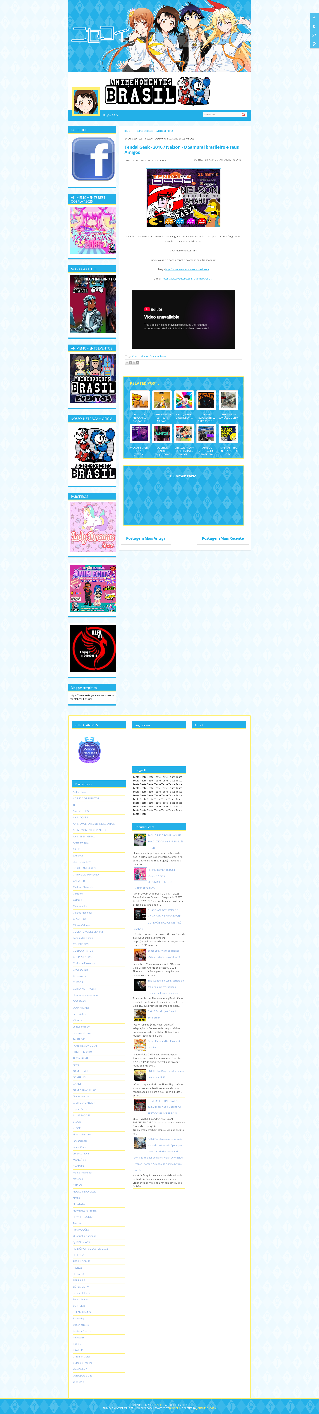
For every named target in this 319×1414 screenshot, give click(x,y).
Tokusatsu (79, 1337)
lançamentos (80, 1140)
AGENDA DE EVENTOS (86, 798)
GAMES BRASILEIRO (84, 1090)
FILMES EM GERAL (83, 1052)
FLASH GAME (80, 1058)
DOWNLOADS (81, 1007)
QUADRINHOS (81, 1242)
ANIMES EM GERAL (84, 836)
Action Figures (81, 792)
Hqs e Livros (80, 1109)
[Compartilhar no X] (134, 362)
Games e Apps (81, 1096)
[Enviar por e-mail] (127, 362)
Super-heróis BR (82, 1324)
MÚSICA (78, 1185)
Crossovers (79, 976)
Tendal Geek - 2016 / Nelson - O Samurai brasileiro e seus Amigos (181, 149)
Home (127, 131)
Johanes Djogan (206, 1408)
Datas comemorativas (85, 995)
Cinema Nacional (82, 912)
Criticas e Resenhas (84, 963)
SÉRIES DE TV (81, 1286)
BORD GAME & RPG (84, 868)
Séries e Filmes (81, 1293)
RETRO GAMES (81, 1261)
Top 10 (77, 1343)
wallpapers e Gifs (82, 1375)
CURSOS (78, 982)
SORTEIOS (79, 1305)
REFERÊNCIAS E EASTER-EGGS (90, 1248)
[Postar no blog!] (130, 362)
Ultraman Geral (81, 1356)
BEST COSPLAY (82, 861)
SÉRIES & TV (80, 1280)
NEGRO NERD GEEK (84, 1191)
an (74, 804)
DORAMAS (79, 1001)
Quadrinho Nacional (84, 1235)
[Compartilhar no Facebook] (137, 362)
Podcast (77, 1223)
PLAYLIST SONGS (83, 1216)
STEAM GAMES (82, 1312)
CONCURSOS (81, 944)
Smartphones (80, 1299)
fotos (76, 1064)
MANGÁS (78, 1166)
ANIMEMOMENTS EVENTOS (89, 830)
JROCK (77, 1121)
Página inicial (111, 115)
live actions (79, 1147)
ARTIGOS (78, 849)
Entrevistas (79, 1014)
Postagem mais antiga (146, 538)
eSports (77, 1020)
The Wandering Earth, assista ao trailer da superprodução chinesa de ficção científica (166, 986)
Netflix (76, 1197)
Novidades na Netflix (85, 1210)
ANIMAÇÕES (80, 817)
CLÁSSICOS (80, 918)
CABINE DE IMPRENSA (86, 874)
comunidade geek (83, 937)
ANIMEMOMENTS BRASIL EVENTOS (94, 823)
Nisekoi (159, 1405)
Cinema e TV (80, 906)
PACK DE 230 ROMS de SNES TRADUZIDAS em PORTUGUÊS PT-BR (165, 841)
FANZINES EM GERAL (85, 1045)
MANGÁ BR (79, 1159)
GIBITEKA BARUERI (84, 1102)
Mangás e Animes (82, 1172)
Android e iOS (81, 811)
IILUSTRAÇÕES (81, 1115)
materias (78, 1178)
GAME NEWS (80, 1071)
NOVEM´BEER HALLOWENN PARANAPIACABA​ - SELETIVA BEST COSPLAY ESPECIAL (164, 1107)
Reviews (77, 1267)
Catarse (77, 899)
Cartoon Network (83, 887)
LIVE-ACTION (81, 1153)
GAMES (77, 1083)
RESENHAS (79, 1254)
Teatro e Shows (82, 1331)
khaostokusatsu (82, 1134)
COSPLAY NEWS (82, 956)
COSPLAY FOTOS (83, 950)
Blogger (174, 1408)
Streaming (78, 1318)
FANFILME (79, 1039)
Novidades (79, 1204)
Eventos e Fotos (164, 131)
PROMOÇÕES (81, 1229)
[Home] (86, 102)
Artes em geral (81, 842)
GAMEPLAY (79, 1077)
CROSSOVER (80, 969)
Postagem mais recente (223, 538)
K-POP (77, 1128)
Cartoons (78, 893)
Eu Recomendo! (82, 1026)
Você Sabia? (80, 1369)
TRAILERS (78, 1350)
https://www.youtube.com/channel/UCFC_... (188, 278)
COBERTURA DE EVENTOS (88, 931)
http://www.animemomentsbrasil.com (187, 269)
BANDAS (78, 855)
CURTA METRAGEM (84, 988)
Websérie (78, 1381)
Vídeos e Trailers (82, 1362)
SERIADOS (79, 1273)
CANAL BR (79, 880)
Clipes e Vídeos (144, 131)
